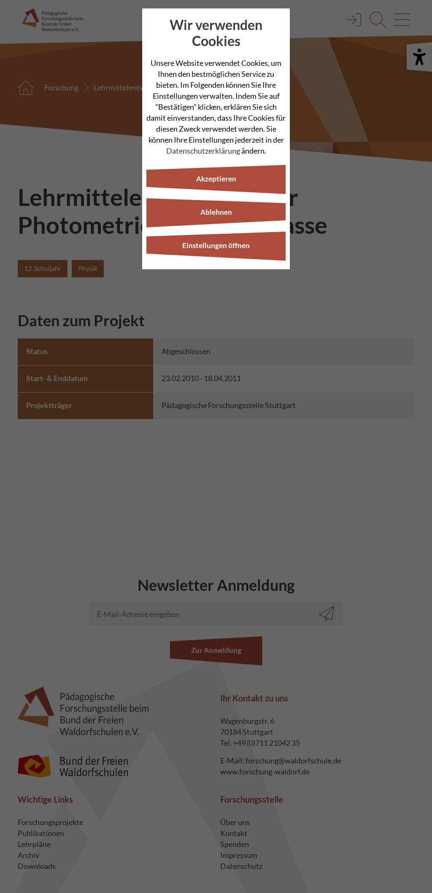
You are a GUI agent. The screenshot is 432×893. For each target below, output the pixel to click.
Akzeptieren (216, 178)
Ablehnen (216, 212)
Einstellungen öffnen (216, 245)
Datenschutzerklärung (203, 150)
